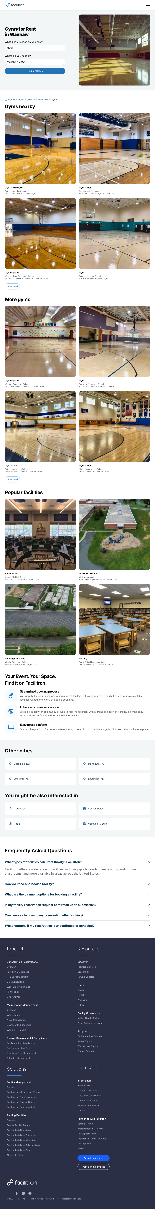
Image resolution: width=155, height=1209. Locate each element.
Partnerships (13, 991)
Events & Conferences (88, 1105)
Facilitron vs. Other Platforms (92, 1138)
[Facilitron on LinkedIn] (10, 1193)
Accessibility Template (71, 1199)
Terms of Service (35, 1199)
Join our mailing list (93, 1166)
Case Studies (84, 971)
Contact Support (86, 1051)
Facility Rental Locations (19, 1130)
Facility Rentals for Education (21, 1135)
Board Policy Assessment (90, 1023)
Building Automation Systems (21, 1043)
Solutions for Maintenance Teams (23, 1092)
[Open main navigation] (148, 5)
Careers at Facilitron (87, 1100)
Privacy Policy (52, 1199)
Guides (81, 990)
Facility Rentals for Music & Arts (22, 1140)
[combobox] (35, 48)
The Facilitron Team (87, 1090)
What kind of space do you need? (24, 41)
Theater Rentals (15, 1155)
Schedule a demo (94, 1158)
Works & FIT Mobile (16, 1030)
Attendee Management (18, 1058)
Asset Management (16, 1020)
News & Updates (86, 976)
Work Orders (13, 1015)
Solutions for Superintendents (21, 1107)
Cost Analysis (13, 996)
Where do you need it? (18, 55)
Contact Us (83, 1110)
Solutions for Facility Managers (22, 1097)
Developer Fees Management (21, 1053)
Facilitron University (87, 967)
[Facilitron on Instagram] (23, 1193)
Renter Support (85, 1041)
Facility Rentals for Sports (19, 1150)
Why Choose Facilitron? (89, 1095)
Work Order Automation (18, 986)
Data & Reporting (15, 981)
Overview (11, 967)
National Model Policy (88, 1018)
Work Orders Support (88, 1046)
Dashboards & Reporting (19, 1025)
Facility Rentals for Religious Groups (24, 1145)
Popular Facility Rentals (18, 1125)
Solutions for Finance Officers (21, 1102)
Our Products (84, 1143)
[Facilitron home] (15, 5)
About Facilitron (85, 1085)
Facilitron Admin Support (90, 1036)
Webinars (82, 1000)
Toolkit (81, 995)
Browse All (12, 286)
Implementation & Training (90, 1128)
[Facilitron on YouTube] (30, 1193)
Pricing (81, 1148)
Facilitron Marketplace (18, 971)
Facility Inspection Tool (18, 1048)
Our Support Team (87, 1133)
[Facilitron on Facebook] (17, 1193)
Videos (81, 1005)
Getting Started (85, 1123)
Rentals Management (17, 976)
